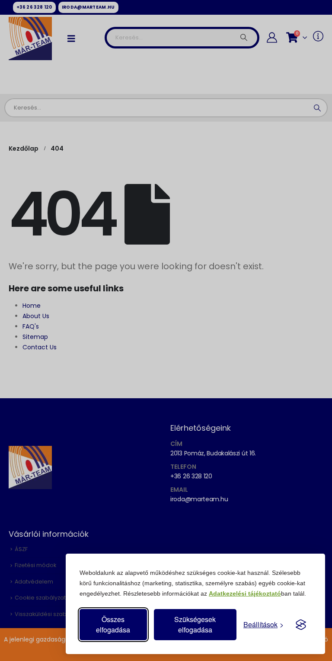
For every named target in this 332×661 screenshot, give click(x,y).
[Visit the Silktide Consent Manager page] (300, 624)
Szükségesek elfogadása (195, 624)
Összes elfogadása (113, 624)
